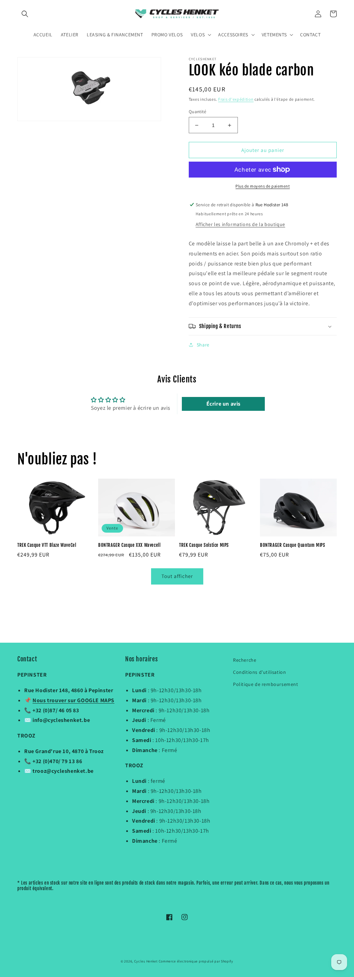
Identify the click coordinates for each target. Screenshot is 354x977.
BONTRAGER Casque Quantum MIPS (292, 545)
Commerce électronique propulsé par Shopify (196, 961)
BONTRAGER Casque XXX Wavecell (129, 545)
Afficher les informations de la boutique (240, 224)
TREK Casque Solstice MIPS (204, 545)
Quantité (197, 112)
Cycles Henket (146, 961)
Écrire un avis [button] (223, 403)
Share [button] (203, 345)
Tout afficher (177, 576)
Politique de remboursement (265, 684)
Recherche (244, 660)
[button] (24, 13)
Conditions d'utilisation (259, 672)
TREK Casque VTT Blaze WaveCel (46, 545)
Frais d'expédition (236, 99)
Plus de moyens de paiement (262, 186)
